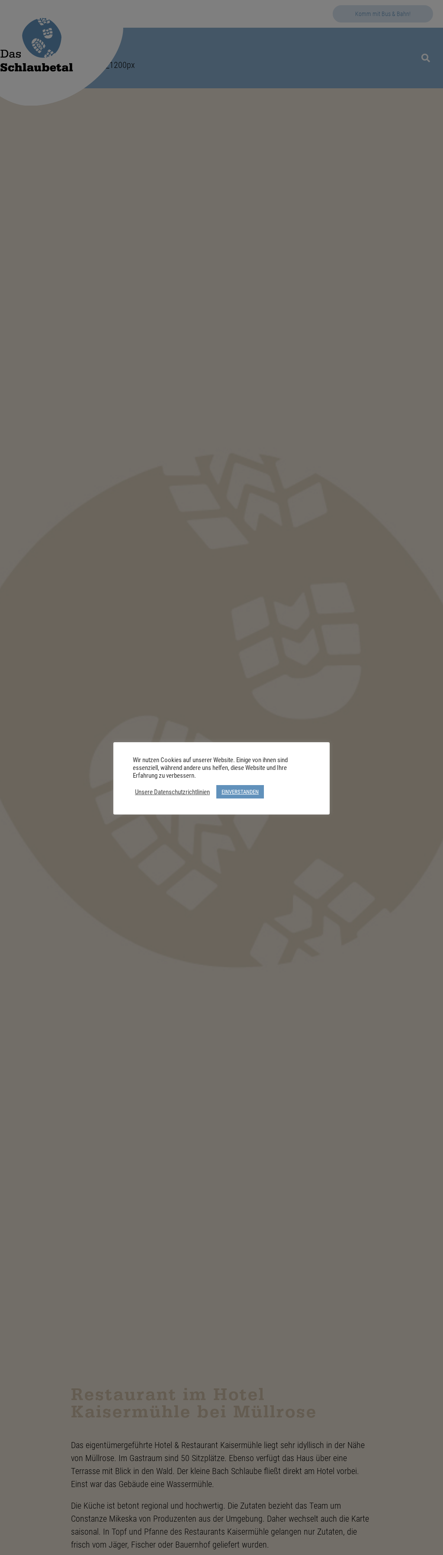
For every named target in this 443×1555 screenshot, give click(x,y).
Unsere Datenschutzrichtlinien (172, 792)
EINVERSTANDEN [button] (240, 791)
